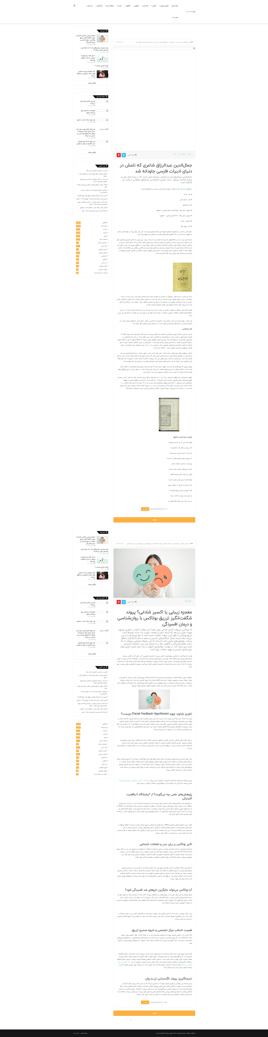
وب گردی (102, 166)
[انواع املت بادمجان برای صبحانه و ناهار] (102, 113)
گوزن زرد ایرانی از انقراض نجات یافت (96, 171)
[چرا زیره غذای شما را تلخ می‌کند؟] (102, 104)
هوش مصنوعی (103, 269)
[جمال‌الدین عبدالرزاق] (182, 291)
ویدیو (105, 236)
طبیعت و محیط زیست (100, 273)
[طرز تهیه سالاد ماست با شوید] (102, 123)
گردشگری (99, 6)
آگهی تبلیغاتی (103, 266)
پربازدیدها (104, 226)
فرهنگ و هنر (110, 6)
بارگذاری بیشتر (92, 83)
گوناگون (128, 6)
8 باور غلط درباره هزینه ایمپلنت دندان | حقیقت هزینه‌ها (88, 58)
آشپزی (154, 6)
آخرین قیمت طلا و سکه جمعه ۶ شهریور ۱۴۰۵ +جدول (92, 199)
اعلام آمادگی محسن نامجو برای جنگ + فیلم (94, 211)
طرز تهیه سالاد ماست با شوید (86, 120)
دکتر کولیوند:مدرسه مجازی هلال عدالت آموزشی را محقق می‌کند (86, 73)
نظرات (154, 519)
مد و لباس (90, 6)
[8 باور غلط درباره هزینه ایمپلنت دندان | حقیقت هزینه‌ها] (102, 58)
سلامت (120, 6)
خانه (190, 42)
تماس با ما (175, 17)
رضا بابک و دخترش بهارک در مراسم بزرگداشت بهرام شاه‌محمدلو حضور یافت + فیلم (92, 203)
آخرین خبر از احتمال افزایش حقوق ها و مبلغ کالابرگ (92, 196)
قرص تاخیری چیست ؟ (101, 66)
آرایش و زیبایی (164, 6)
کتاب (174, 154)
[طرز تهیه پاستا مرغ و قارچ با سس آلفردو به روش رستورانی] (102, 144)
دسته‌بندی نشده (102, 243)
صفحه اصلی (174, 6)
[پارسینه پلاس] (190, 11)
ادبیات (177, 42)
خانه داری (145, 6)
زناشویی (136, 6)
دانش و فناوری (103, 249)
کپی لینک (145, 509)
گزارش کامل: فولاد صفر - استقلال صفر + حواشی (93, 207)
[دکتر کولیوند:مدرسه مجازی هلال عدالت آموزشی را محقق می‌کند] (102, 74)
